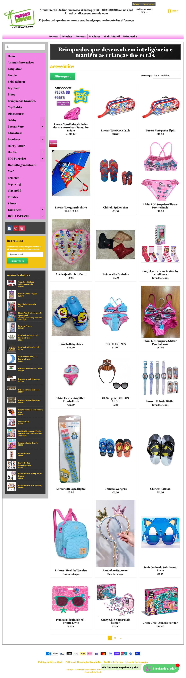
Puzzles (13, 197)
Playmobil (14, 190)
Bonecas (54, 36)
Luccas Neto (26, 127)
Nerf (11, 171)
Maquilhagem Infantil (22, 165)
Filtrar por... (62, 76)
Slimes (12, 203)
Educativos (15, 133)
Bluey (11, 94)
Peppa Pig (14, 184)
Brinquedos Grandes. (22, 101)
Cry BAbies (15, 107)
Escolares (94, 36)
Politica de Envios (113, 662)
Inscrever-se (148, 4)
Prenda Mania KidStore (87, 669)
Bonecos (81, 36)
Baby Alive (15, 69)
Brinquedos (130, 36)
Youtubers (26, 210)
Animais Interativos (21, 62)
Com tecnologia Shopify (93, 672)
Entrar (136, 4)
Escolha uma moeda (144, 9)
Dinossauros (16, 114)
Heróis (26, 152)
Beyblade (14, 88)
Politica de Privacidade (50, 662)
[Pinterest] (15, 228)
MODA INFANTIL (26, 216)
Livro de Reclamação (136, 662)
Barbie (12, 75)
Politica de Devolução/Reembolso (83, 662)
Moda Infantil (112, 36)
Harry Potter (16, 146)
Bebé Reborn (16, 82)
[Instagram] (22, 228)
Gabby (26, 120)
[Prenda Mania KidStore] (19, 16)
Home (12, 56)
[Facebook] (9, 228)
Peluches (67, 36)
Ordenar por (146, 75)
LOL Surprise (26, 159)
